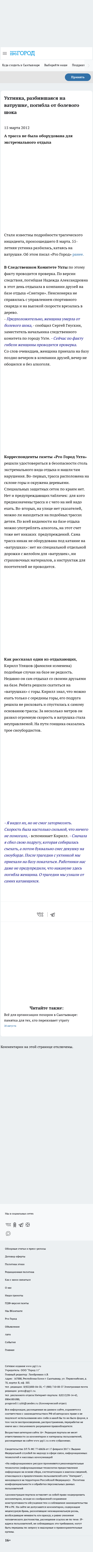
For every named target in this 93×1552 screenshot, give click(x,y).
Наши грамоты (14, 1295)
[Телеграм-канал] (21, 1225)
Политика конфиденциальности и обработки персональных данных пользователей (45, 1484)
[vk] (40, 914)
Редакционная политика (19, 1272)
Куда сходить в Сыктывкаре (21, 65)
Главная (9, 1349)
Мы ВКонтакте (13, 1311)
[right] (88, 65)
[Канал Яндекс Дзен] (27, 1225)
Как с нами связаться (17, 1279)
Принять (78, 77)
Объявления (12, 1326)
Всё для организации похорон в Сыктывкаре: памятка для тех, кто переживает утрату (41, 1019)
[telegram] (54, 914)
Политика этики (14, 1264)
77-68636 (40, 1449)
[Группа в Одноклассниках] (14, 1225)
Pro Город (11, 1318)
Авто (8, 1334)
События (10, 1342)
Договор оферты (15, 1256)
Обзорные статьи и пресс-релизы (25, 1248)
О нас (8, 1287)
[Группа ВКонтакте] (8, 1225)
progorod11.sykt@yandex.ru (21, 1403)
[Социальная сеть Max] (8, 1233)
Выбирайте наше (56, 65)
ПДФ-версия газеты (17, 1303)
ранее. (78, 254)
